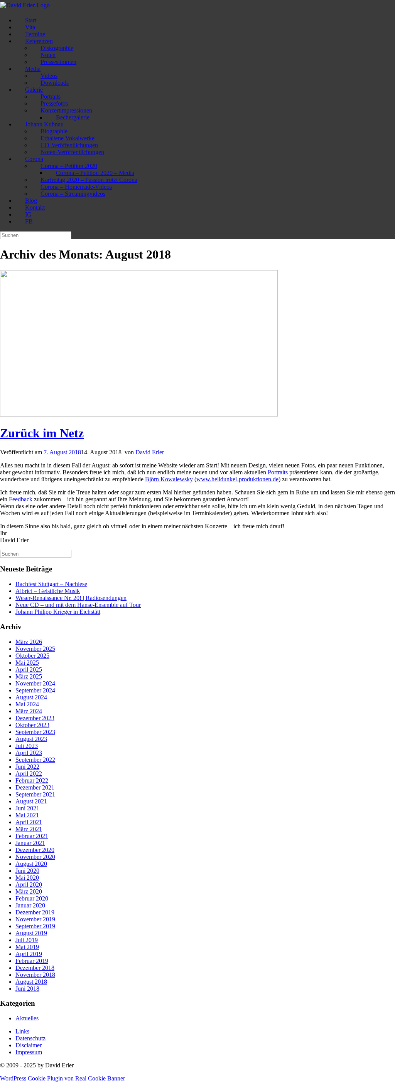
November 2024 (35, 683)
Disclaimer (28, 1045)
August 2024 (31, 697)
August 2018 (31, 981)
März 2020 (28, 891)
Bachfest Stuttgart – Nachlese (51, 584)
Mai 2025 (27, 662)
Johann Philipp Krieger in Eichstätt (57, 611)
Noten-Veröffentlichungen (72, 152)
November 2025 (35, 648)
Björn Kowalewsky (169, 479)
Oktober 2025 (32, 655)
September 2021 (35, 794)
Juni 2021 (27, 808)
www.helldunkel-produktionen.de (237, 479)
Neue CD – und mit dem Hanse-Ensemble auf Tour (78, 604)
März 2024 (28, 711)
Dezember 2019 (34, 912)
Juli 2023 (26, 746)
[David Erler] (25, 5)
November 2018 (35, 974)
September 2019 (35, 926)
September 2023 (35, 732)
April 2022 (28, 773)
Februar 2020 (31, 898)
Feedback (20, 499)
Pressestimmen (58, 62)
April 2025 (28, 669)
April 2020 (28, 884)
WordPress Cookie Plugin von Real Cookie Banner (62, 1078)
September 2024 (35, 690)
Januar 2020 (30, 905)
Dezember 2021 (34, 787)
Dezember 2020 (34, 850)
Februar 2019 (31, 961)
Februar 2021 (31, 836)
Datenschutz (30, 1038)
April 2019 (28, 954)
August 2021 (31, 801)
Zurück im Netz (42, 433)
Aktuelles (27, 1018)
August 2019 (31, 933)
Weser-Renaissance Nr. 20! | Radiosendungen (71, 598)
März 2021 (28, 829)
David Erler (149, 452)
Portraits (278, 472)
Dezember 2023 (34, 718)
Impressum (28, 1052)
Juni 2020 (27, 870)
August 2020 (31, 863)
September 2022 (35, 759)
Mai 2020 (27, 877)
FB (29, 221)
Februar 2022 (31, 780)
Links (22, 1031)
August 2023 (31, 739)
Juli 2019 (26, 940)
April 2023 (28, 752)
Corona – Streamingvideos (73, 193)
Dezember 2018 (34, 967)
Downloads (55, 82)
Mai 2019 (27, 947)
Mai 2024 (27, 704)
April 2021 (28, 822)
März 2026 (28, 641)
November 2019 (35, 919)
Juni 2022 (27, 766)
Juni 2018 (27, 988)
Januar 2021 (30, 843)
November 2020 (35, 857)
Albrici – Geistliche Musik (47, 591)
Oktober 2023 (32, 725)
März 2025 (28, 676)
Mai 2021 (27, 815)
